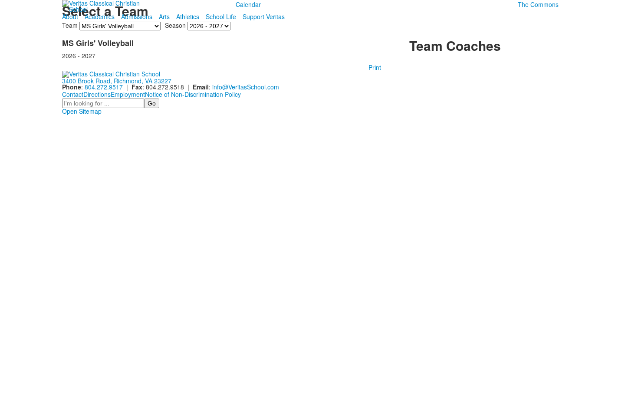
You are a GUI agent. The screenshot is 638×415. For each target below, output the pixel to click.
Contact (72, 94)
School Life (221, 16)
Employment (128, 94)
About (70, 16)
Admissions (136, 16)
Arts (164, 16)
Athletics (187, 16)
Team (70, 25)
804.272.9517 (104, 86)
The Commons (538, 4)
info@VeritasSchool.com (245, 86)
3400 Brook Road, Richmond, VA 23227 (116, 80)
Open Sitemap (82, 111)
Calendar (248, 4)
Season (175, 25)
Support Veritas (264, 16)
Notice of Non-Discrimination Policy (193, 94)
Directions (97, 94)
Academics (100, 16)
